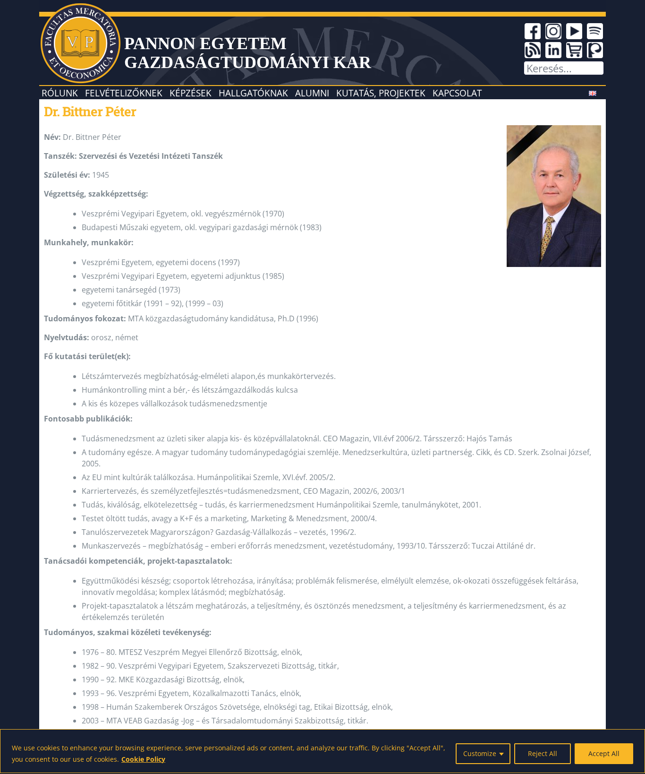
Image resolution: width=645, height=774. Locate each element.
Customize (479, 753)
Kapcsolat (457, 92)
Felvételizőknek (123, 92)
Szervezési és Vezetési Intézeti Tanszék (151, 156)
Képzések (191, 92)
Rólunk (60, 92)
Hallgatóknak (253, 92)
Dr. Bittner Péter (90, 111)
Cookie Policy (143, 759)
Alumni (312, 92)
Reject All (542, 753)
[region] (322, 751)
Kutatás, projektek (380, 92)
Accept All (604, 753)
